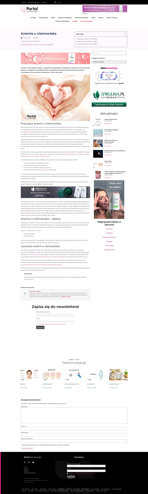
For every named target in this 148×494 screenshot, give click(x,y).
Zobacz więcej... (66, 296)
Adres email (25, 432)
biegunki (26, 204)
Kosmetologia (43, 17)
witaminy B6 (57, 257)
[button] (125, 34)
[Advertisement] (55, 342)
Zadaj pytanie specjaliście (33, 2)
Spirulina (109, 229)
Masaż (53, 17)
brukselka (81, 154)
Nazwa (23, 426)
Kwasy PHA (107, 161)
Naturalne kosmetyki (81, 17)
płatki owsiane (57, 264)
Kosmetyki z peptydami (111, 130)
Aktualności (109, 113)
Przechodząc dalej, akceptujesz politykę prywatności (52, 324)
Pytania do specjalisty (62, 21)
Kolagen (109, 241)
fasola (33, 264)
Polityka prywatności (29, 473)
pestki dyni (73, 154)
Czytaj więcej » (107, 123)
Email (68, 468)
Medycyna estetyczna (65, 17)
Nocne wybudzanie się (72, 384)
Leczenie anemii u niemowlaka (87, 44)
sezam (67, 154)
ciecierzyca (35, 156)
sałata (28, 264)
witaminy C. (37, 254)
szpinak (23, 264)
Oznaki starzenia (47, 384)
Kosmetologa (32, 457)
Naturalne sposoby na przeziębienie (114, 150)
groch (37, 264)
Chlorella (109, 233)
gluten (32, 213)
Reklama (44, 2)
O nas (25, 467)
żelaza (68, 127)
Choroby (33, 17)
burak (62, 154)
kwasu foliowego (43, 257)
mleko (28, 213)
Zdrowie (101, 17)
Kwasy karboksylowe (110, 119)
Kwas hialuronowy (109, 237)
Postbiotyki (90, 384)
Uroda (93, 17)
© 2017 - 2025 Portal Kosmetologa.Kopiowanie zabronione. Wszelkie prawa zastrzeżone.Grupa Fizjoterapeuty (36, 480)
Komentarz (24, 406)
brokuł (87, 154)
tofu (48, 156)
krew (30, 167)
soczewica (43, 156)
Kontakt (24, 2)
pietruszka (79, 262)
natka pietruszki (26, 156)
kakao (45, 154)
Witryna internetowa (27, 438)
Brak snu (23, 384)
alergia (78, 210)
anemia (40, 250)
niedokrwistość (42, 170)
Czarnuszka (109, 245)
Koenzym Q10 (109, 250)
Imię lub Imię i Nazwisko (73, 464)
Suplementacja (114, 384)
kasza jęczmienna (45, 264)
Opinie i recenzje (112, 17)
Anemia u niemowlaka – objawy (87, 41)
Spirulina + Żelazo (35, 291)
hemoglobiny (25, 132)
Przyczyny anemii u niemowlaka (87, 39)
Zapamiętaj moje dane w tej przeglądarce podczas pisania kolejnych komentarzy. (46, 445)
